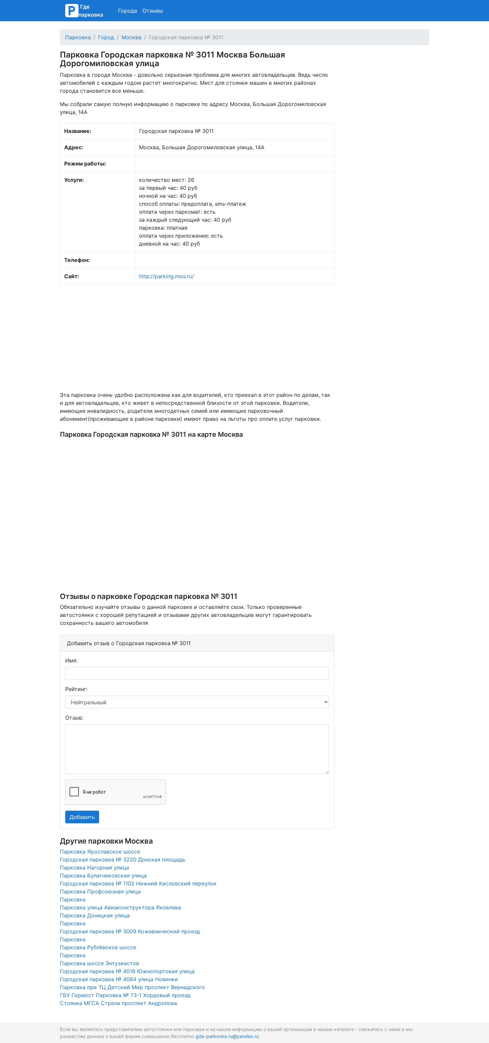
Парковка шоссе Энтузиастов (99, 963)
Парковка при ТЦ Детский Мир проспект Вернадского (132, 987)
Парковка (78, 37)
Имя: (71, 660)
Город (106, 37)
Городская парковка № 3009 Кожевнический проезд (130, 931)
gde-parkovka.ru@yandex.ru (227, 1036)
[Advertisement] (197, 337)
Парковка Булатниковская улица (103, 875)
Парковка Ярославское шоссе (100, 851)
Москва (131, 37)
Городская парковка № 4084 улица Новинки (119, 979)
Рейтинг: (76, 689)
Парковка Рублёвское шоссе (98, 947)
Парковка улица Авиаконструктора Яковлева (120, 907)
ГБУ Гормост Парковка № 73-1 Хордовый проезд (125, 995)
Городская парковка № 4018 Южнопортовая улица (127, 971)
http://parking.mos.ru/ (166, 276)
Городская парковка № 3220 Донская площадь (122, 859)
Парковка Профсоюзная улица (100, 891)
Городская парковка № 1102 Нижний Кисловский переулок (138, 883)
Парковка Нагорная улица (94, 867)
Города (127, 10)
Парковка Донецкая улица (95, 915)
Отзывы (152, 10)
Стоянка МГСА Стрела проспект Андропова (118, 1003)
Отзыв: (74, 717)
